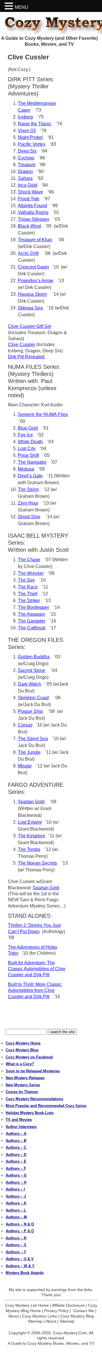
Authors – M (16, 1217)
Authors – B (16, 1140)
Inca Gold (27, 185)
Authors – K (16, 1203)
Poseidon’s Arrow (35, 280)
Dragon (25, 171)
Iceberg (25, 117)
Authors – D (16, 1154)
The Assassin (31, 614)
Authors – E (16, 1161)
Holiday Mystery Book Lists (30, 1113)
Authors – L (16, 1210)
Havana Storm (32, 294)
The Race (28, 586)
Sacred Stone (31, 670)
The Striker (29, 600)
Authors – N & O (20, 1224)
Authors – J (16, 1196)
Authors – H (16, 1182)
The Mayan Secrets (37, 863)
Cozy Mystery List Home (27, 1305)
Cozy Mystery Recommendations (34, 1099)
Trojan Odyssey (33, 219)
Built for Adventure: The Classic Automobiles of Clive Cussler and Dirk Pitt (36, 968)
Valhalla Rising (33, 212)
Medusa (26, 469)
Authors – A (16, 1133)
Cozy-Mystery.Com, (70, 1333)
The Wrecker (31, 573)
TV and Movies (19, 1119)
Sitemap (67, 1321)
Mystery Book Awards (25, 1273)
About (13, 1316)
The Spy (26, 580)
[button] (10, 6)
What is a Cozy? (20, 1064)
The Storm (28, 489)
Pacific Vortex (31, 144)
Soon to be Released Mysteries (33, 1071)
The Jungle (29, 752)
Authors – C (16, 1147)
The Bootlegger (33, 607)
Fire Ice (25, 434)
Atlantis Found (32, 205)
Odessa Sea (30, 307)
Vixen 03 (27, 130)
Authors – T (16, 1252)
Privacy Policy (56, 1310)
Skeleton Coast (33, 697)
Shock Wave (30, 192)
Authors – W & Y (20, 1266)
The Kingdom (31, 835)
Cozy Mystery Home (23, 1043)
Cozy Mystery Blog (22, 1050)
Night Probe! (30, 137)
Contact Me (83, 1310)
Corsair (25, 725)
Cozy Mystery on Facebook (29, 1057)
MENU (21, 7)
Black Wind (29, 226)
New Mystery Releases (25, 1078)
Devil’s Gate (30, 475)
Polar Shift (28, 455)
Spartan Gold (31, 801)
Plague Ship (30, 711)
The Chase (29, 559)
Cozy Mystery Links (39, 1316)
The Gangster (31, 621)
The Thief (27, 593)
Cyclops (26, 157)
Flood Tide (28, 198)
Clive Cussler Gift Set (29, 326)
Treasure (27, 164)
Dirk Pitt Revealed (26, 356)
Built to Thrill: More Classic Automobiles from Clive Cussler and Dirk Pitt (35, 990)
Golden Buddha (34, 656)
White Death (30, 441)
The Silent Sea (33, 738)
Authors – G (16, 1175)
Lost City (26, 448)
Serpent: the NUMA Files (43, 414)
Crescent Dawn (33, 267)
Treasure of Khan (35, 239)
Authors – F (16, 1168)
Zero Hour (28, 503)
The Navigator (32, 462)
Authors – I (15, 1189)
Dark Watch (29, 684)
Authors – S (16, 1245)
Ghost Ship (29, 516)
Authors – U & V (20, 1259)
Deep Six (27, 151)
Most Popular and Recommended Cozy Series (46, 1106)
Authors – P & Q (20, 1231)
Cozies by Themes (22, 1092)
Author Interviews (21, 1127)
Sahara (25, 178)
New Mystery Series (23, 1085)
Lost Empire (30, 822)
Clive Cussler (21, 344)
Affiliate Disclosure (68, 1305)
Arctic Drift (28, 253)
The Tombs (29, 849)
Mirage (25, 765)
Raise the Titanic (35, 123)
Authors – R (16, 1238)
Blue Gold (28, 428)
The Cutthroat (31, 627)
